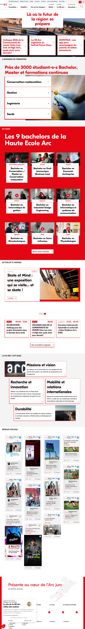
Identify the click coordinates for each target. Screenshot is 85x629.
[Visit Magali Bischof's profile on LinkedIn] (9, 500)
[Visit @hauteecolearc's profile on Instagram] (7, 516)
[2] (42, 314)
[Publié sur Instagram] (20, 517)
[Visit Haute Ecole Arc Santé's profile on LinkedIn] (28, 509)
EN (83, 2)
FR (80, 2)
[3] (45, 314)
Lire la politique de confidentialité (10, 615)
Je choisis (10, 620)
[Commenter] (10, 474)
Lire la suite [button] (10, 469)
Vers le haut (80, 624)
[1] (40, 314)
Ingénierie (11, 623)
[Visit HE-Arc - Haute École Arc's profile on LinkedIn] (7, 437)
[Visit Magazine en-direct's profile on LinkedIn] (67, 512)
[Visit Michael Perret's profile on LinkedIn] (9, 463)
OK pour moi (27, 620)
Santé (10, 625)
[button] (13, 7)
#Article (68, 515)
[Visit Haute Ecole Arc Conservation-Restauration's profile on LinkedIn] (47, 462)
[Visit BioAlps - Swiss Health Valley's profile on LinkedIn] (47, 498)
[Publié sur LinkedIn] (20, 438)
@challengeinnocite (30, 531)
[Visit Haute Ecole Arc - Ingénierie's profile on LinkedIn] (28, 469)
